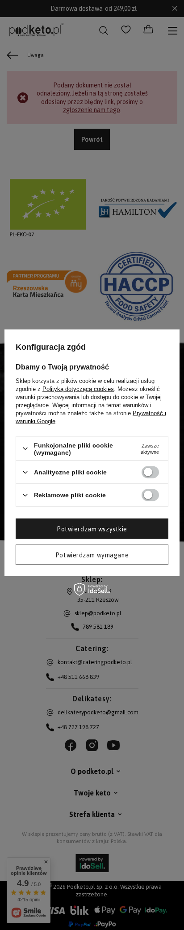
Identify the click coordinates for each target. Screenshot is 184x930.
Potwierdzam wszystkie (92, 528)
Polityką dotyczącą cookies (78, 388)
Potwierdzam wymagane (92, 554)
